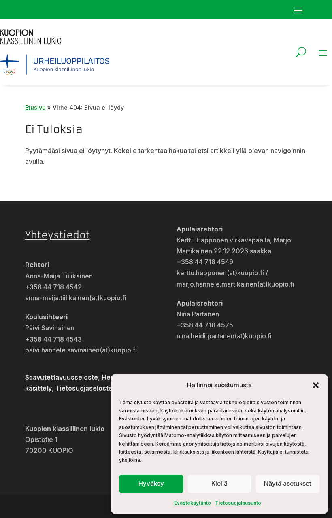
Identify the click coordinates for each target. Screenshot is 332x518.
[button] (316, 385)
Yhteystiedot (57, 235)
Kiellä (219, 483)
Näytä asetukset (287, 483)
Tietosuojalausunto (238, 503)
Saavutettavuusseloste (61, 377)
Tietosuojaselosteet (87, 388)
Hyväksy (151, 483)
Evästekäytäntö (192, 503)
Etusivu (35, 107)
